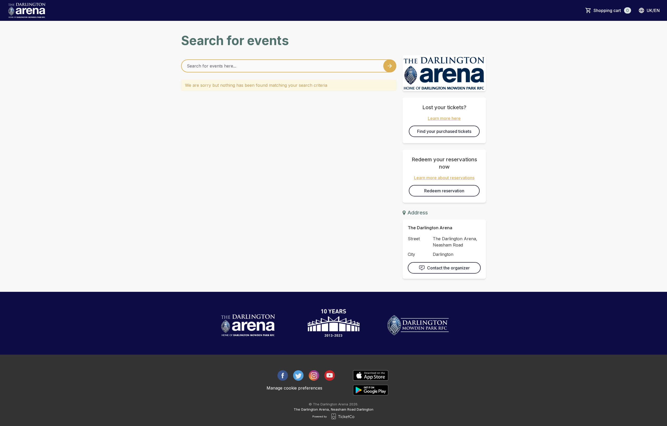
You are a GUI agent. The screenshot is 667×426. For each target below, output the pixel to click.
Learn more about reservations (444, 177)
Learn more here (444, 118)
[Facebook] (282, 375)
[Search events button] (389, 65)
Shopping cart (611, 10)
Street (414, 238)
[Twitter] (298, 375)
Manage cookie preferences (294, 388)
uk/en (653, 10)
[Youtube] (329, 375)
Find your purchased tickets (444, 131)
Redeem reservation (444, 190)
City (411, 254)
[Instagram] (314, 375)
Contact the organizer (448, 267)
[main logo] (26, 10)
